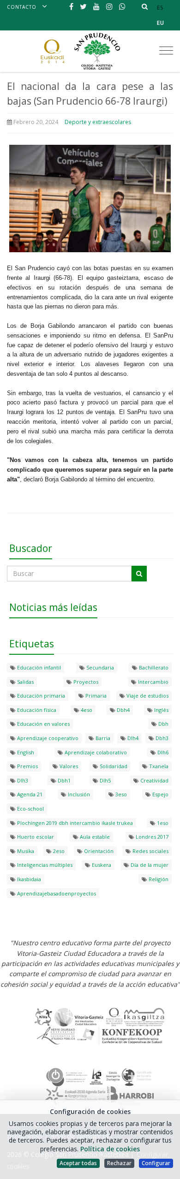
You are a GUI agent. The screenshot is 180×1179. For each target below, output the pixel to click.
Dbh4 (122, 709)
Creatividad (153, 780)
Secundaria (99, 667)
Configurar (156, 1163)
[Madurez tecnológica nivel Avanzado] (67, 1076)
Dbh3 (161, 738)
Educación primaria (40, 695)
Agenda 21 (29, 794)
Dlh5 (104, 780)
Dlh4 (132, 738)
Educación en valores (43, 723)
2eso (58, 850)
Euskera (100, 864)
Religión (157, 879)
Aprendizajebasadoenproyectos (56, 893)
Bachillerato (153, 667)
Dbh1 (63, 780)
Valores (68, 766)
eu (160, 23)
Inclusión (78, 794)
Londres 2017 (151, 836)
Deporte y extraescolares (98, 122)
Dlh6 (162, 752)
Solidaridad (112, 766)
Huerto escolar (35, 836)
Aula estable (94, 836)
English (25, 752)
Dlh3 (22, 780)
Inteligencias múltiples (44, 864)
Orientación (98, 850)
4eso (85, 709)
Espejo (159, 794)
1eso (162, 822)
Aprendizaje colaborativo (95, 752)
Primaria (95, 695)
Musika (25, 850)
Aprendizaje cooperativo (47, 738)
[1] (139, 573)
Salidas (25, 681)
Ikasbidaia (28, 879)
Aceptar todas (78, 1163)
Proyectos (85, 681)
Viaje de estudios (146, 695)
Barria (102, 738)
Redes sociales (149, 850)
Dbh (162, 723)
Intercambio (152, 681)
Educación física (36, 709)
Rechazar (119, 1163)
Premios (27, 766)
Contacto (21, 7)
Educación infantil (38, 667)
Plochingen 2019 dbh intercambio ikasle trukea (74, 822)
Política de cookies (110, 1148)
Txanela (158, 766)
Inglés (160, 709)
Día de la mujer (148, 864)
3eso (120, 794)
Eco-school (30, 808)
